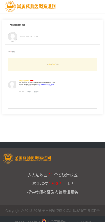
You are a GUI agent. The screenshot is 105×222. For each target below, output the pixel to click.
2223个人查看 (29, 36)
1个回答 (36, 36)
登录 (49, 64)
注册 (53, 64)
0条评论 (29, 92)
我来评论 (36, 92)
